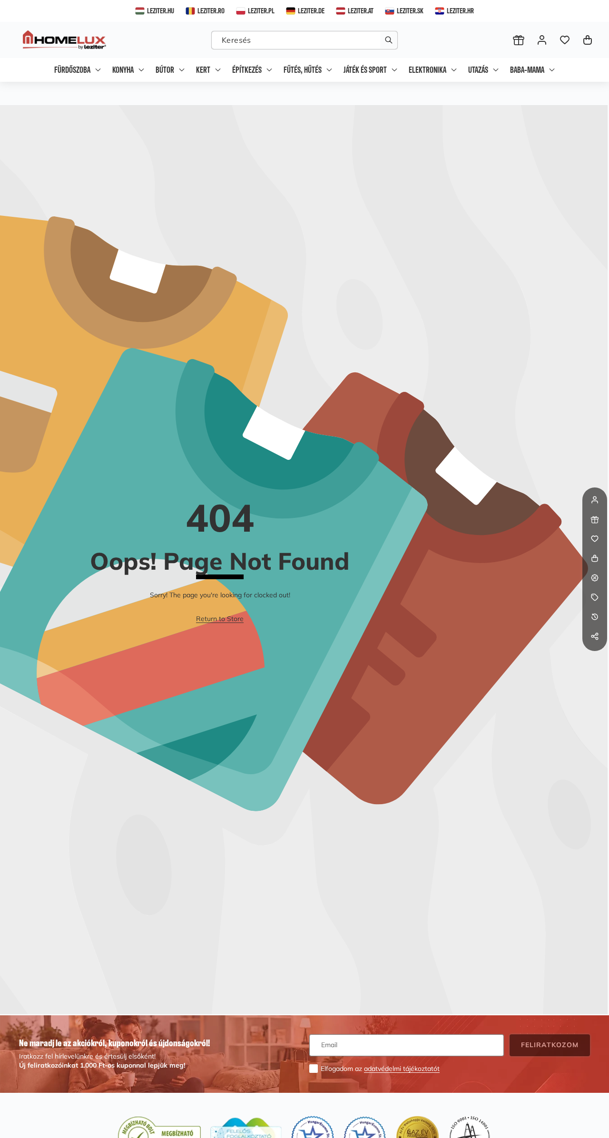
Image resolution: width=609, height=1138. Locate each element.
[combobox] (304, 40)
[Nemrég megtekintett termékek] (594, 616)
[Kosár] (594, 558)
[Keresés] (388, 40)
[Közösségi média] (594, 636)
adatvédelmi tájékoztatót (402, 1068)
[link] (220, 619)
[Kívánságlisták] (564, 40)
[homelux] (64, 40)
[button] (587, 40)
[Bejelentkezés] (541, 40)
